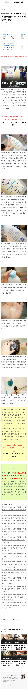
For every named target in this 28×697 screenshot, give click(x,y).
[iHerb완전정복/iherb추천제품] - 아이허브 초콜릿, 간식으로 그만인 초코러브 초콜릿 (14, 556)
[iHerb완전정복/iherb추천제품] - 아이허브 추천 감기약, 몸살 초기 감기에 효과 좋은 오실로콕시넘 (14, 548)
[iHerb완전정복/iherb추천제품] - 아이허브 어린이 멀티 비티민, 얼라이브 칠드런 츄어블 (14, 572)
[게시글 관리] (9, 620)
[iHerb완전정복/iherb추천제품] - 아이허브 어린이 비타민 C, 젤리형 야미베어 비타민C (14, 509)
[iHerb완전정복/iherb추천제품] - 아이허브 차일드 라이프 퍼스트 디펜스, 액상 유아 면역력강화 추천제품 (14, 564)
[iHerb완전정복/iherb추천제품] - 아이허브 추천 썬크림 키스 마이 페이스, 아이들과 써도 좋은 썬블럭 (14, 539)
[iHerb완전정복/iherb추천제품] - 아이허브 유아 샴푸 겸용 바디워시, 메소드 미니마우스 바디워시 (14, 605)
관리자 (19, 694)
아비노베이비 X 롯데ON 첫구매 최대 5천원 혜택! (9, 34)
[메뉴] (2, 2)
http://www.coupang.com (10, 43)
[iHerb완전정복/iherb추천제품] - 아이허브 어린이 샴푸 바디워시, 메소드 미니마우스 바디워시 (14, 589)
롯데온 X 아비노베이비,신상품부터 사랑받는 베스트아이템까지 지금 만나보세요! (9, 37)
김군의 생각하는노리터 (14, 2)
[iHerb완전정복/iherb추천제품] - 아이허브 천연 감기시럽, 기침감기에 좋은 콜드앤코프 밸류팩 (14, 523)
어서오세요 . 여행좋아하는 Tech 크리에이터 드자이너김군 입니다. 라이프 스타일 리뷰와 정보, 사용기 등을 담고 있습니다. (11, 680)
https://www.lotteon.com (10, 32)
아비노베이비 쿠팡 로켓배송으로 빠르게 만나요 (9, 45)
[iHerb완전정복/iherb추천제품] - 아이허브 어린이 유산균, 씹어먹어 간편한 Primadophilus (14, 580)
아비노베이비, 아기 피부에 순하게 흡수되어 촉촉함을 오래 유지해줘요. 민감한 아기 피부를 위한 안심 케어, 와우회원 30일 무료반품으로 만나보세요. (9, 48)
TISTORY (14, 694)
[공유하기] (7, 620)
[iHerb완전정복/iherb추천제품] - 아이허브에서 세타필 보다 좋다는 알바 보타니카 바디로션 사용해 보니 (14, 597)
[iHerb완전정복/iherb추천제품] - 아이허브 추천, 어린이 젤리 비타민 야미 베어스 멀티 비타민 (14, 531)
